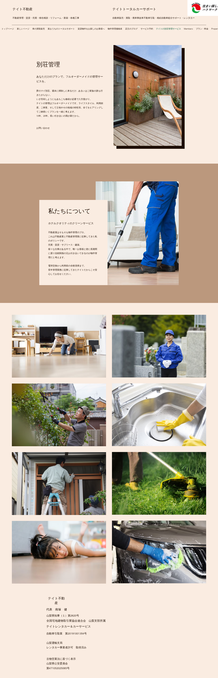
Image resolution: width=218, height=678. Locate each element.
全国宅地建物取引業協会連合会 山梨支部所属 (76, 620)
